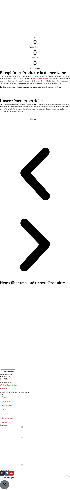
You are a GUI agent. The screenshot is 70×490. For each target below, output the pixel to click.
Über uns (5, 414)
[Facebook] (7, 473)
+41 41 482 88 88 (10, 382)
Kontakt (4, 422)
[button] (35, 174)
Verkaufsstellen (7, 405)
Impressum (3, 388)
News (4, 409)
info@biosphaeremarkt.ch (8, 385)
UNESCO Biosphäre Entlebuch (43, 78)
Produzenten (6, 401)
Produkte (5, 397)
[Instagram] (2, 473)
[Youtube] (11, 473)
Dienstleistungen (7, 418)
